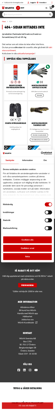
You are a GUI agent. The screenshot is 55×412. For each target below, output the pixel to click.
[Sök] (50, 14)
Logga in (33, 2)
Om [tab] (45, 160)
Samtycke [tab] (10, 160)
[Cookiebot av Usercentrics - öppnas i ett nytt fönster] (41, 153)
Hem (4, 21)
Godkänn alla (27, 240)
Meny (22, 8)
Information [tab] (27, 160)
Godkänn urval (27, 248)
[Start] (8, 8)
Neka (27, 256)
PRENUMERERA (27, 285)
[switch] (48, 212)
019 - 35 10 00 (30, 353)
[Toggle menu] (52, 2)
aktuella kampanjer (26, 53)
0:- (49, 7)
